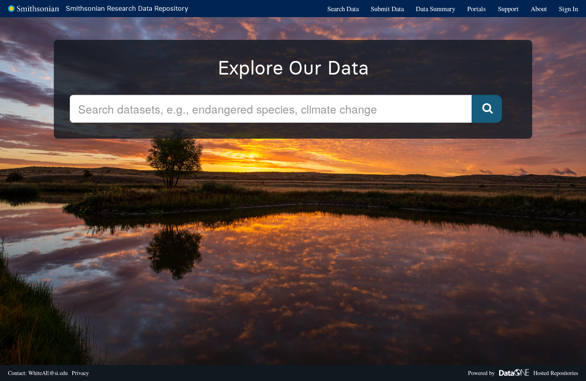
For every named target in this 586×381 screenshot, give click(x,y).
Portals (476, 8)
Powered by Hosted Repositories (523, 373)
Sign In (568, 8)
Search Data (343, 8)
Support (508, 8)
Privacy (80, 373)
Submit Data (387, 8)
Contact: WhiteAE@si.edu (38, 373)
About (539, 8)
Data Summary (435, 8)
